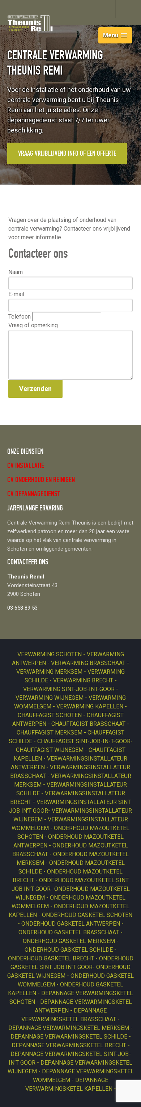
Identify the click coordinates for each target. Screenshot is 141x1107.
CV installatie (25, 466)
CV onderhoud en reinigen (41, 480)
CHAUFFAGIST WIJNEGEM (50, 749)
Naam (15, 272)
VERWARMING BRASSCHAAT (89, 663)
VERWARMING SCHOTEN (50, 654)
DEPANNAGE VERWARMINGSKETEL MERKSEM (69, 1027)
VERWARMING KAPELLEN (90, 706)
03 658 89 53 (22, 608)
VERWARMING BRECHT (84, 680)
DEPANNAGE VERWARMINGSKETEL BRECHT (70, 1045)
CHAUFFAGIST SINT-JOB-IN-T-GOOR (84, 741)
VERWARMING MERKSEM (50, 671)
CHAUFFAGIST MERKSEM (50, 732)
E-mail (16, 294)
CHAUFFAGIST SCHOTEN (50, 715)
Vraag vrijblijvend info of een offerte (67, 154)
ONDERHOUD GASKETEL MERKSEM (69, 941)
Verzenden (35, 388)
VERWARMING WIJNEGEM (50, 697)
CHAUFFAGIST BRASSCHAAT (89, 723)
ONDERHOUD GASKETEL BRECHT (51, 958)
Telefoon (20, 316)
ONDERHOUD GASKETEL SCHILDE (69, 949)
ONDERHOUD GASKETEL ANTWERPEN (71, 923)
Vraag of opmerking (33, 325)
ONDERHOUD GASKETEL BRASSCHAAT (69, 932)
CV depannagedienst (33, 494)
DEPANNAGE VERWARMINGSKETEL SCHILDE (69, 1036)
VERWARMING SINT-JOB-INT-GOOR (69, 689)
